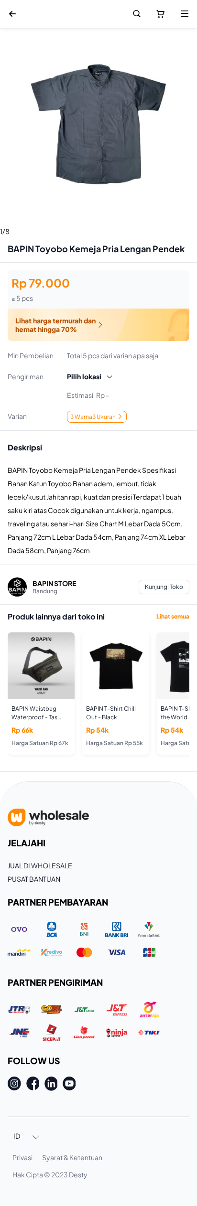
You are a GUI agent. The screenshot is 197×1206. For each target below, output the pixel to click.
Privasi (22, 1157)
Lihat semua (172, 616)
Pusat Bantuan (34, 879)
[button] (27, 1136)
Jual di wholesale (40, 865)
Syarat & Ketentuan (72, 1157)
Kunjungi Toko (164, 586)
